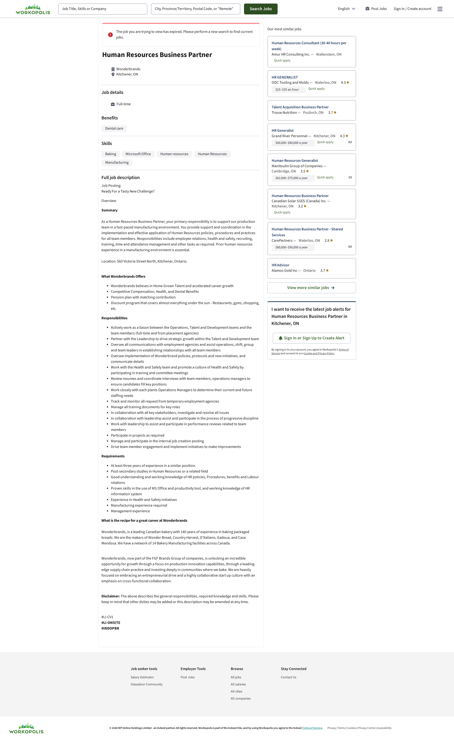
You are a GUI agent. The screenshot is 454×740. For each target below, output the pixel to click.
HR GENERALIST (285, 77)
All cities (236, 691)
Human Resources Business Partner (300, 195)
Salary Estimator (142, 677)
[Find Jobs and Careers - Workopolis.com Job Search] (32, 9)
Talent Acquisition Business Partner (300, 107)
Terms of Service (312, 728)
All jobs (236, 677)
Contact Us (288, 677)
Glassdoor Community (147, 684)
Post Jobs (379, 8)
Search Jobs (261, 9)
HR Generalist (283, 130)
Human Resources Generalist (295, 160)
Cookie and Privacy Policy (319, 353)
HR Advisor (280, 265)
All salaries (238, 684)
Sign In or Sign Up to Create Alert (314, 338)
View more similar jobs (308, 287)
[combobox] (102, 9)
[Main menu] (440, 9)
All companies (241, 698)
